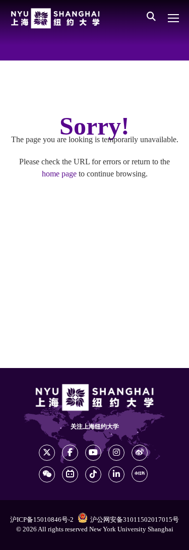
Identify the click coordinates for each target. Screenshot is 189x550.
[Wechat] (47, 474)
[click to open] (173, 18)
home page (59, 174)
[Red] (140, 474)
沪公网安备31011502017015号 (134, 519)
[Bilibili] (70, 474)
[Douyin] (93, 474)
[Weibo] (140, 453)
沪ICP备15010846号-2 (42, 519)
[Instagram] (116, 453)
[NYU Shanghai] (55, 18)
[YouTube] (93, 453)
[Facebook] (70, 453)
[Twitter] (47, 453)
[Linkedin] (116, 474)
